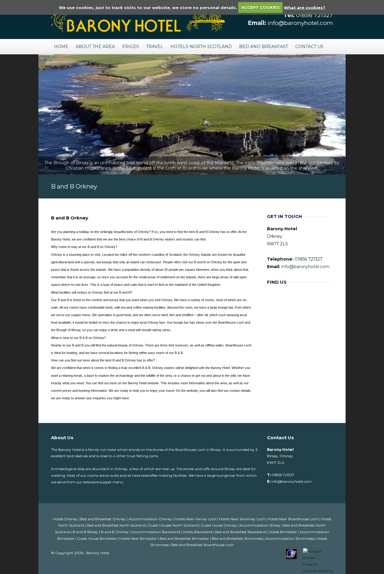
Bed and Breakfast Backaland (241, 532)
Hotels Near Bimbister (138, 538)
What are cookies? (304, 7)
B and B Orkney (115, 532)
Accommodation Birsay (260, 525)
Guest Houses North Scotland (173, 525)
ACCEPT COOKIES (260, 7)
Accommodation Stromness (290, 538)
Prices (130, 46)
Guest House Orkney (219, 525)
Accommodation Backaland (156, 532)
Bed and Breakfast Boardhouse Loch (202, 544)
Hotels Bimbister (283, 532)
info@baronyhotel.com (300, 23)
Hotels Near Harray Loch (196, 519)
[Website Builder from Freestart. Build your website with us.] (318, 560)
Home (61, 46)
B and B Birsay (86, 532)
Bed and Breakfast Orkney (103, 519)
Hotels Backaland (198, 532)
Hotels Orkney (65, 519)
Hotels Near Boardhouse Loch (293, 519)
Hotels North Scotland (201, 46)
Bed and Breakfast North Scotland (116, 525)
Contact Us (309, 46)
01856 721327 (314, 15)
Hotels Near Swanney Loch (242, 519)
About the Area (95, 46)
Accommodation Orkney (150, 519)
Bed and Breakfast (263, 46)
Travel (154, 46)
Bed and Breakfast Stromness (237, 538)
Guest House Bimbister (97, 538)
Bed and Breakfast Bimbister (185, 538)
